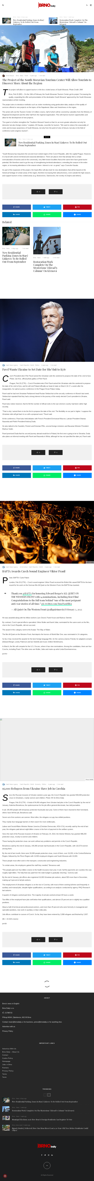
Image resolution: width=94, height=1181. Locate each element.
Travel (26, 75)
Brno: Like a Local (17, 1125)
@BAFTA (27, 593)
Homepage (6, 1061)
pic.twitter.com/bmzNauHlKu (56, 603)
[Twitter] (45, 1155)
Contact (5, 1055)
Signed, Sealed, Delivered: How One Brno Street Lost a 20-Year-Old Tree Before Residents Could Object (50, 1129)
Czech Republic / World (27, 365)
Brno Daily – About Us (10, 1052)
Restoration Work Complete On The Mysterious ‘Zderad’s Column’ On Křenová (74, 22)
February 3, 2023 (73, 609)
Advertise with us (8, 1026)
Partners (5, 1068)
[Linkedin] (52, 1155)
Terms (4, 1074)
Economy (38, 784)
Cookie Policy (7, 1058)
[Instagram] (48, 1155)
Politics (37, 365)
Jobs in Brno (7, 1064)
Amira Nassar (10, 75)
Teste (4, 1077)
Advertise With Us (9, 1049)
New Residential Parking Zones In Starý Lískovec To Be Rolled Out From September (28, 22)
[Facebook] (41, 1155)
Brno (14, 17)
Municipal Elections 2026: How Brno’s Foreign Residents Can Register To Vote (42, 1120)
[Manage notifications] (5, 1176)
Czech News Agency (12, 365)
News (19, 17)
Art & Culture (24, 567)
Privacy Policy (7, 1031)
